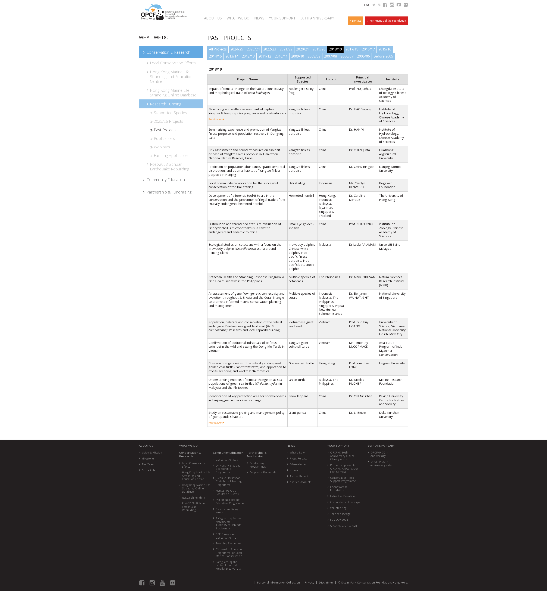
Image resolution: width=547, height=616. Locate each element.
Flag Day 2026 (339, 519)
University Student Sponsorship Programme (228, 469)
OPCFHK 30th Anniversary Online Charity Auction (342, 456)
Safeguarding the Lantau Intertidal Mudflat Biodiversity (228, 565)
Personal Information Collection (278, 582)
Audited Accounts (300, 482)
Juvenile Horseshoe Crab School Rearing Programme (228, 481)
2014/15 (215, 56)
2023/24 (253, 49)
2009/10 (297, 56)
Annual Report (299, 476)
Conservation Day (227, 459)
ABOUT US (213, 18)
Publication (216, 119)
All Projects (218, 49)
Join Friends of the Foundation (387, 20)
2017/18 (352, 49)
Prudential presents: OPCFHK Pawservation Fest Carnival (344, 468)
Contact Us (148, 470)
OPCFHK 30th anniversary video (382, 463)
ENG (367, 5)
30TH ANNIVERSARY (317, 18)
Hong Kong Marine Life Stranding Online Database (173, 92)
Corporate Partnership (264, 472)
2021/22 (286, 49)
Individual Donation (342, 496)
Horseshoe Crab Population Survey (227, 492)
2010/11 (281, 56)
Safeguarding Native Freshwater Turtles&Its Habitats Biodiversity (228, 523)
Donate (356, 20)
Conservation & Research (168, 52)
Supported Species (170, 112)
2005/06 (363, 56)
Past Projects (165, 129)
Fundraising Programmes (258, 464)
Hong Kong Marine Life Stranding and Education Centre (171, 76)
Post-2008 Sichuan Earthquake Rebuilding (169, 166)
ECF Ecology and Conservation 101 (227, 535)
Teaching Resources (228, 543)
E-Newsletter (298, 464)
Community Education (166, 179)
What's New (297, 452)
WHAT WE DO (238, 18)
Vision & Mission (152, 452)
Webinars (162, 146)
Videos (294, 470)
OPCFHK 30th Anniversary (379, 454)
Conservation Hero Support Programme (343, 479)
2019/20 (319, 49)
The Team (148, 464)
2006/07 (347, 56)
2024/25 (236, 49)
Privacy (309, 582)
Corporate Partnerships (345, 502)
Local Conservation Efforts (173, 62)
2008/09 (314, 56)
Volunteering (338, 508)
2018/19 (335, 49)
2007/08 (330, 56)
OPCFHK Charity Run (343, 525)
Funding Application (171, 155)
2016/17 (368, 49)
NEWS (259, 18)
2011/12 (264, 56)
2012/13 (248, 56)
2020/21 (302, 49)
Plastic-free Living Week (227, 510)
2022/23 (269, 49)
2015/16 (384, 49)
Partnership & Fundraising (169, 192)
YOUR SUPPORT (282, 18)
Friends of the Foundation (339, 488)
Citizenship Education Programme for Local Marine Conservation (229, 553)
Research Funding (165, 103)
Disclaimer (326, 582)
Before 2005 (383, 56)
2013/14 (231, 56)
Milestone (148, 458)
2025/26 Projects (168, 121)
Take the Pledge (340, 514)
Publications (164, 138)
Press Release (298, 458)
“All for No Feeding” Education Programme (230, 501)
